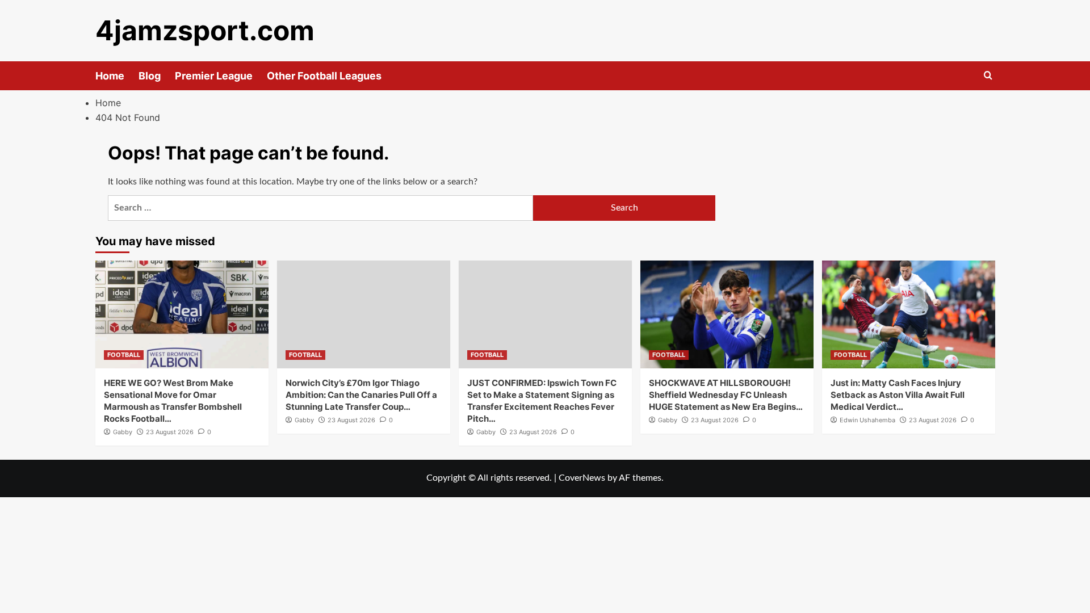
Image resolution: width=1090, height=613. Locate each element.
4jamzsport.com (205, 30)
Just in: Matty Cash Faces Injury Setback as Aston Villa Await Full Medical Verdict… (898, 394)
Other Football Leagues (324, 76)
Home (109, 76)
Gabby (122, 432)
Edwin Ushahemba (867, 420)
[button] (988, 76)
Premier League (214, 76)
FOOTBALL (123, 355)
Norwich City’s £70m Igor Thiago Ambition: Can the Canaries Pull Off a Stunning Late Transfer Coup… (361, 394)
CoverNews (582, 477)
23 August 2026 (170, 432)
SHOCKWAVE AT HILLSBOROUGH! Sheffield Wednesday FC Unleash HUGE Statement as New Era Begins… (726, 394)
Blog (150, 76)
